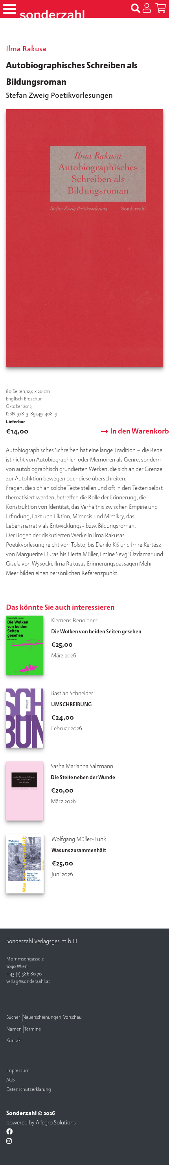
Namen (14, 1029)
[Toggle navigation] (9, 9)
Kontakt (14, 1041)
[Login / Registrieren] (147, 8)
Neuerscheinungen (41, 1017)
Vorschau (72, 1017)
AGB (10, 1080)
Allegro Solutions (56, 1122)
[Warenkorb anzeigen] (160, 8)
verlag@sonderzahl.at (28, 981)
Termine (32, 1029)
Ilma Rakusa (26, 49)
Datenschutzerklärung (28, 1089)
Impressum (17, 1071)
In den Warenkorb (139, 431)
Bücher (13, 1017)
